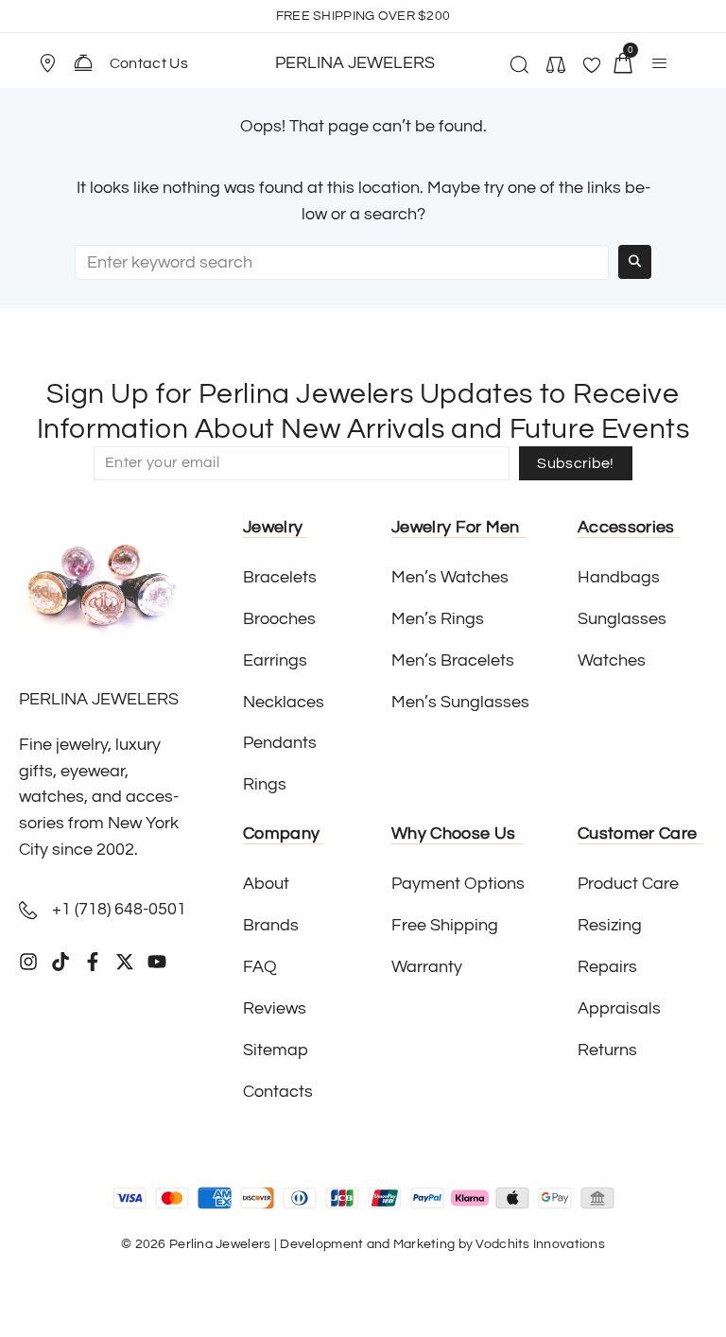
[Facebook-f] (92, 961)
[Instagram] (28, 961)
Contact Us (149, 63)
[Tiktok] (60, 961)
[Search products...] (516, 67)
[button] (56, 63)
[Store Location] (47, 63)
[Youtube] (156, 961)
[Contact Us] (83, 62)
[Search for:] (342, 262)
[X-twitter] (124, 961)
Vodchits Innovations (540, 1244)
